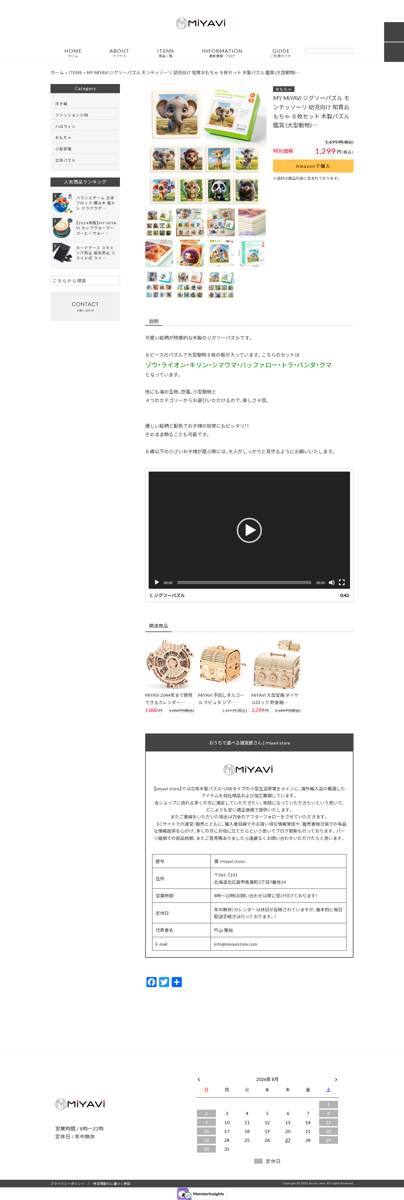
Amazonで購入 (313, 166)
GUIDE (280, 53)
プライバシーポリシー (67, 1183)
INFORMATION (222, 53)
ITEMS (165, 53)
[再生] (157, 582)
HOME (73, 53)
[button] (249, 530)
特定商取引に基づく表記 (111, 1183)
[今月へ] (227, 1072)
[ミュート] (332, 582)
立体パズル (65, 160)
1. (167, 595)
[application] (249, 530)
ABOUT (119, 53)
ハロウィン (65, 126)
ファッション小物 (71, 115)
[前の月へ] (198, 1078)
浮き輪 (61, 103)
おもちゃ (284, 89)
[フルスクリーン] (342, 582)
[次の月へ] (336, 1078)
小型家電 (63, 149)
